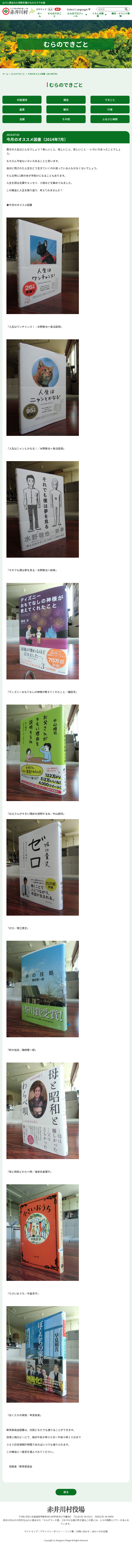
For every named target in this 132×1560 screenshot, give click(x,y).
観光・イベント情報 (121, 14)
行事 (110, 109)
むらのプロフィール (75, 14)
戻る (66, 1492)
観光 (66, 109)
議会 (66, 100)
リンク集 (69, 1531)
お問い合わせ (83, 1531)
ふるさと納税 (110, 119)
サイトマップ (31, 1531)
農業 (22, 109)
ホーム (40, 14)
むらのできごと (54, 14)
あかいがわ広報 (100, 1531)
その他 (66, 119)
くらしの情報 (98, 14)
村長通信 (22, 100)
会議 (22, 119)
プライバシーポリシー (51, 1531)
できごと (110, 100)
